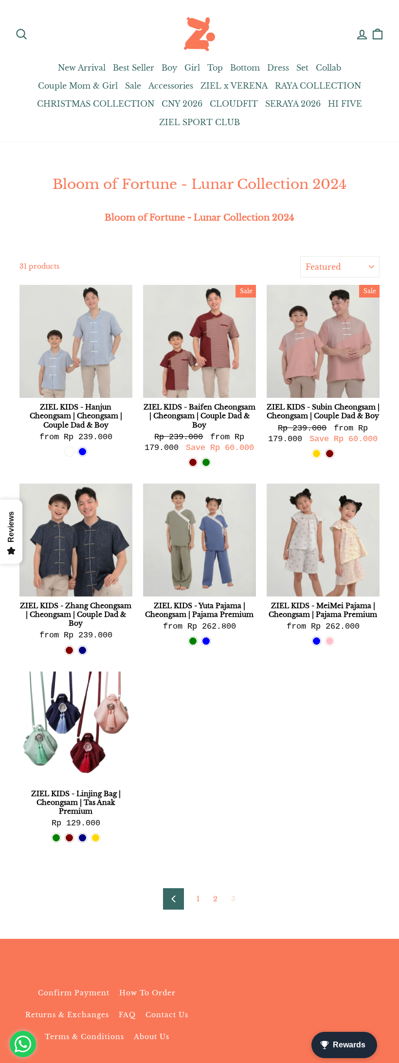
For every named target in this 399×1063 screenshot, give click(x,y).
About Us (151, 1036)
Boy (169, 68)
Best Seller (133, 68)
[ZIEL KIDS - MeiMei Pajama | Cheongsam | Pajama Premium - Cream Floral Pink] (329, 641)
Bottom (245, 68)
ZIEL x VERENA (234, 86)
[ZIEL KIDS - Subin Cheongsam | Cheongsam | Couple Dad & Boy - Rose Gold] (316, 453)
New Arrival (82, 68)
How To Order (147, 992)
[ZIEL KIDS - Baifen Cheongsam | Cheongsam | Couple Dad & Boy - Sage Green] (206, 462)
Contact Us (166, 1014)
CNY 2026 (182, 104)
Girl (192, 68)
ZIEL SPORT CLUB (199, 122)
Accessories (170, 86)
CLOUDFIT (234, 104)
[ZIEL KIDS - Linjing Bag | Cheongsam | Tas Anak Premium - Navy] (82, 837)
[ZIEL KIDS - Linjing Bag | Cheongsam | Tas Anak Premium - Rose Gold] (95, 837)
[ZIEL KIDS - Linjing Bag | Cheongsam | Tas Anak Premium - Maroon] (69, 837)
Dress (278, 68)
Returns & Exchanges (67, 1014)
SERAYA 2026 (293, 104)
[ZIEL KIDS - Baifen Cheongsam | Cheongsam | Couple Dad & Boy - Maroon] (193, 462)
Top (215, 68)
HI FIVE (345, 104)
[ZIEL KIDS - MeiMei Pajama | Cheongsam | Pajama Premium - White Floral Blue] (316, 641)
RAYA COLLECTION (318, 86)
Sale (133, 86)
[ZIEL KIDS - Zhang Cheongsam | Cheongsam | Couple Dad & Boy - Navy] (82, 650)
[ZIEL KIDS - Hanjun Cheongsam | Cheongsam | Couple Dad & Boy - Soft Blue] (82, 451)
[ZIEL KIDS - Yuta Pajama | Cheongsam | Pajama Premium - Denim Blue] (206, 641)
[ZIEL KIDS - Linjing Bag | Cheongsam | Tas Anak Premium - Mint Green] (56, 837)
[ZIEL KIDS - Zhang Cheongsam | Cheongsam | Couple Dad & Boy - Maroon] (69, 650)
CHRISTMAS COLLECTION (95, 104)
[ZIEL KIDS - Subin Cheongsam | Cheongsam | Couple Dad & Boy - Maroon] (329, 453)
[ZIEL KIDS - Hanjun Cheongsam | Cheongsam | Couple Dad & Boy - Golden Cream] (69, 451)
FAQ (127, 1014)
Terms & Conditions (84, 1036)
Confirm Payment (73, 992)
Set (302, 68)
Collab (328, 68)
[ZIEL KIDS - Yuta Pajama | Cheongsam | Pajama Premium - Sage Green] (193, 641)
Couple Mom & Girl (78, 86)
